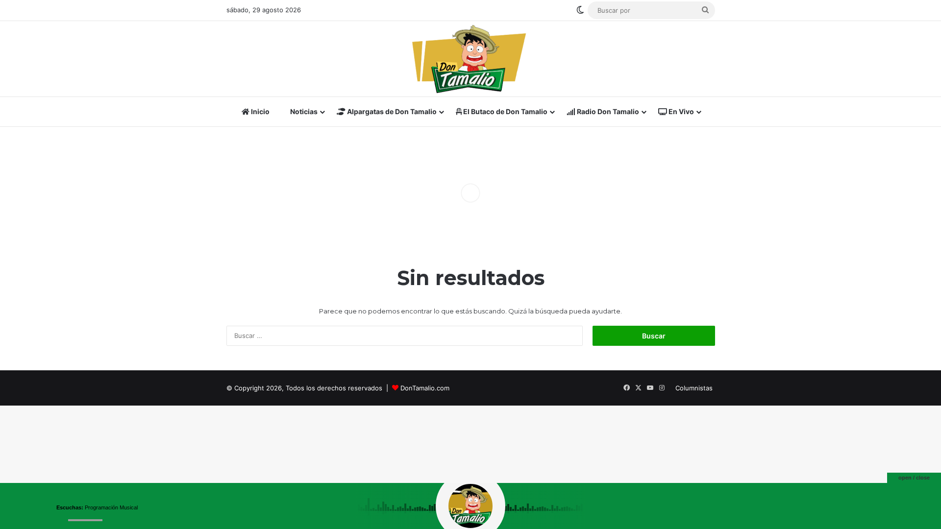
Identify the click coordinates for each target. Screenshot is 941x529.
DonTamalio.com (424, 388)
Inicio (259, 111)
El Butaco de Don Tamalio (504, 111)
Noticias (303, 111)
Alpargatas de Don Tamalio (391, 111)
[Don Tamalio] (470, 59)
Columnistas (694, 388)
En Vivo (680, 111)
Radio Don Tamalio (607, 111)
